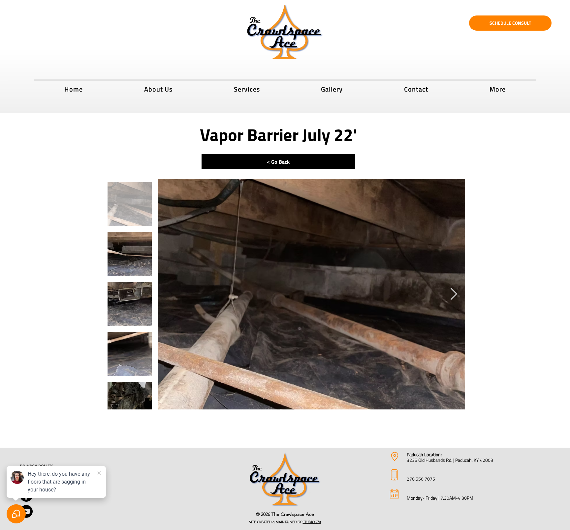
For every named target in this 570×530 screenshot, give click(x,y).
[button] (247, 88)
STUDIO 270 (311, 522)
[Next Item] (454, 294)
